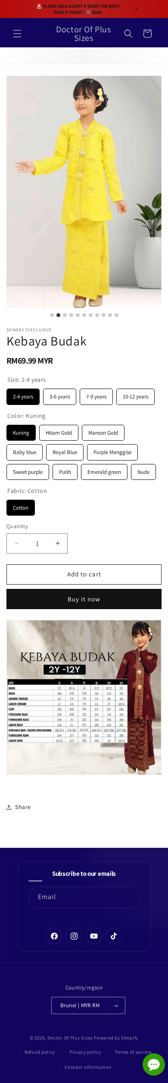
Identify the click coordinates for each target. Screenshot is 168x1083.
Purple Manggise (112, 450)
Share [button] (23, 807)
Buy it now (84, 599)
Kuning (21, 430)
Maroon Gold (103, 430)
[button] (17, 33)
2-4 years (23, 394)
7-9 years (96, 394)
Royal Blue (64, 450)
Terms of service (133, 1052)
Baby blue (24, 450)
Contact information (88, 1067)
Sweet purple (28, 470)
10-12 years (135, 394)
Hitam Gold (59, 430)
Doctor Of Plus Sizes (70, 1038)
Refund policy (40, 1052)
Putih (65, 470)
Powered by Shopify (116, 1038)
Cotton (21, 505)
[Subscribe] (128, 895)
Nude (143, 470)
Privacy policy (85, 1052)
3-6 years (60, 394)
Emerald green (104, 470)
